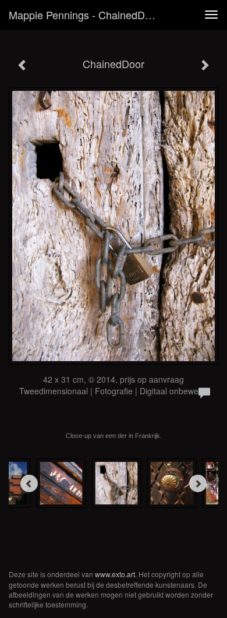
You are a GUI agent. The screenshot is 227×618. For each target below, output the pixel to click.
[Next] (198, 483)
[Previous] (29, 483)
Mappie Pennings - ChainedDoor (84, 14)
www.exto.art (115, 574)
